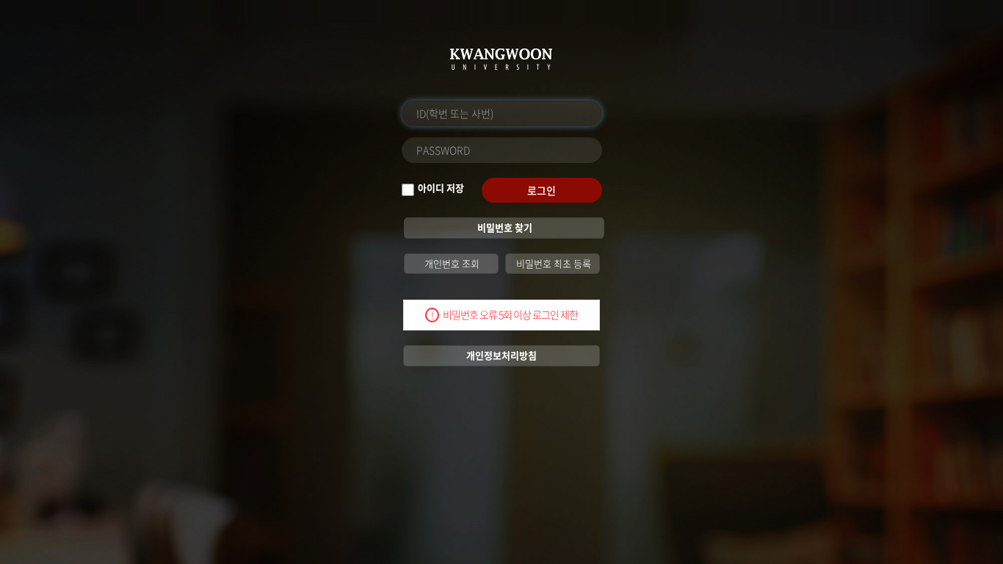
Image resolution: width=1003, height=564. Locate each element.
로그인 (541, 190)
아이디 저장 (441, 188)
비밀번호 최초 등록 (552, 263)
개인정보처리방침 (501, 355)
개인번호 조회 (450, 263)
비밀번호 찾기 (503, 227)
